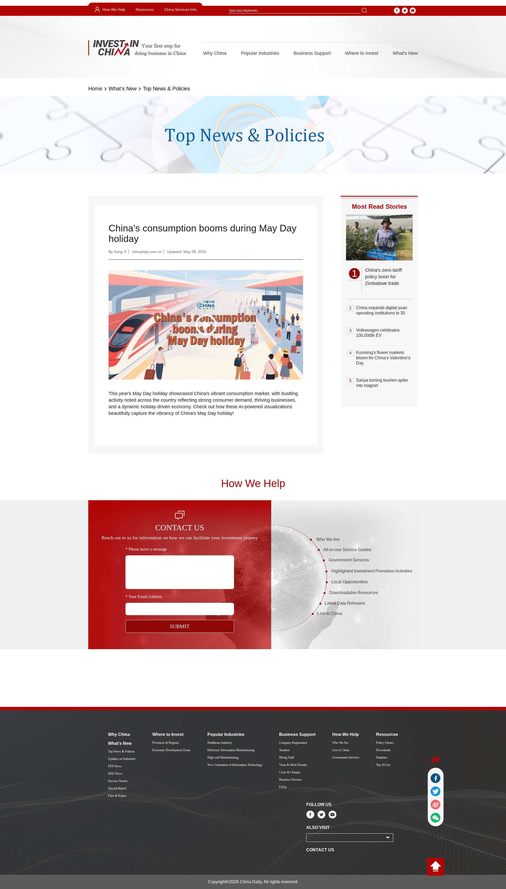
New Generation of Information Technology (234, 765)
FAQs (283, 787)
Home (95, 88)
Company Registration (293, 743)
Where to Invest (361, 53)
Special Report (117, 788)
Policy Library (385, 743)
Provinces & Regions (165, 743)
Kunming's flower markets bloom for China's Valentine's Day (383, 357)
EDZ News (115, 773)
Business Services (290, 779)
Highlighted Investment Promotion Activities (371, 571)
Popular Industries (260, 53)
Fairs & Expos (117, 796)
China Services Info (180, 9)
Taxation (284, 750)
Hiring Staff (286, 757)
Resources (145, 9)
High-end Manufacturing (223, 757)
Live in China (329, 613)
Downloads (383, 750)
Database (381, 757)
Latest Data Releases (345, 603)
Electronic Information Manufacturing (231, 750)
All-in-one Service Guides (347, 549)
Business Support (312, 53)
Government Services (349, 560)
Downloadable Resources (353, 592)
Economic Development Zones (171, 750)
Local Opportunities (349, 582)
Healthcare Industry (219, 743)
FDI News (114, 766)
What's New (405, 53)
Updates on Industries (121, 759)
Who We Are (328, 539)
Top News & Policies (166, 88)
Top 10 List (383, 765)
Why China (214, 53)
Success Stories (118, 781)
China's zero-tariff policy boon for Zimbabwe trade (383, 277)
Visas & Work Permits (293, 765)
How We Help (114, 9)
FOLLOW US (319, 804)
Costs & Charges (289, 772)
